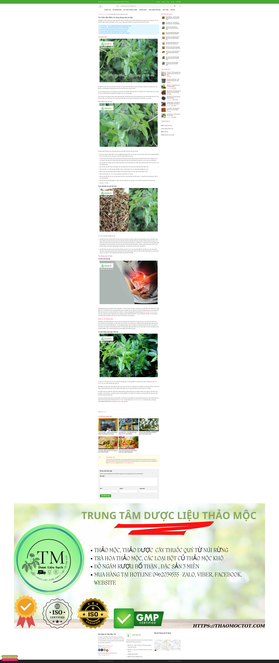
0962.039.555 (112, 462)
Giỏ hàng (173, 1)
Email (121, 488)
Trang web (142, 488)
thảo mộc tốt (110, 661)
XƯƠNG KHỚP (143, 10)
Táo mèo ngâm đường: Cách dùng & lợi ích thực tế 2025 (113, 31)
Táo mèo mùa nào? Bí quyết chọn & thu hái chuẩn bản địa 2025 (172, 58)
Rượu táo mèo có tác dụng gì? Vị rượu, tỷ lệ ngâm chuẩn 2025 (173, 47)
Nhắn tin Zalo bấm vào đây (10, 656)
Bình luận (102, 476)
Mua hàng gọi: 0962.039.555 (10, 659)
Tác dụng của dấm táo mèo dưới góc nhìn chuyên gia (172, 43)
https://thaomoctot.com (138, 399)
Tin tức (167, 1)
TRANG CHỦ (107, 10)
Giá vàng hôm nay (167, 125)
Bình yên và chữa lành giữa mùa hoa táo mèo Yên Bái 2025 (172, 64)
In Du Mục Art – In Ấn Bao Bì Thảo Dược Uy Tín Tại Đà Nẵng (114, 27)
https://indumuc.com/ (107, 646)
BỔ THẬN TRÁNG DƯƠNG (130, 10)
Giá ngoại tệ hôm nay (167, 128)
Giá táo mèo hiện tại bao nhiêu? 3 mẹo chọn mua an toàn (114, 29)
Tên (101, 488)
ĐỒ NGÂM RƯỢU (117, 10)
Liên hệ (163, 1)
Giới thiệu (158, 1)
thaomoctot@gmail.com (128, 462)
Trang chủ (100, 14)
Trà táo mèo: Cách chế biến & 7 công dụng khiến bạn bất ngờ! (172, 52)
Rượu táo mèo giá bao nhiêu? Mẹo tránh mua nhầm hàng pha (115, 33)
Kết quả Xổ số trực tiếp (168, 135)
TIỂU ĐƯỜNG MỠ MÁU (155, 10)
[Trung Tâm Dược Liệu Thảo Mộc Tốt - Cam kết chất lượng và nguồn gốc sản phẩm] (106, 6)
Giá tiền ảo (165, 131)
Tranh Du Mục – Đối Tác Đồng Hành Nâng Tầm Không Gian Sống (115, 26)
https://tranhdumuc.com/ (104, 647)
